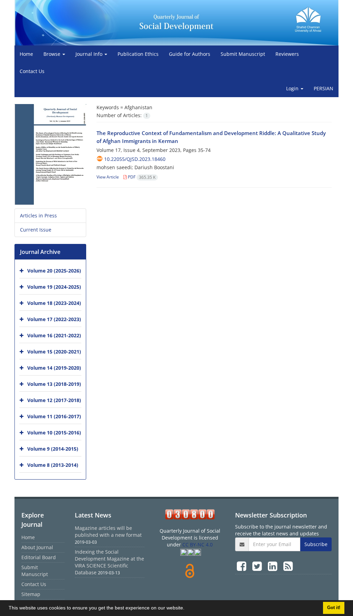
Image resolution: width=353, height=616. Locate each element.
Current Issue (35, 229)
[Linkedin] (274, 566)
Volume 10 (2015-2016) (54, 432)
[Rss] (288, 566)
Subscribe (315, 544)
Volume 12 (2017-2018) (54, 400)
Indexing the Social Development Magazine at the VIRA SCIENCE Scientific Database (109, 562)
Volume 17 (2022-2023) (54, 319)
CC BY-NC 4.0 (197, 544)
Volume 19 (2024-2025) (54, 286)
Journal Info (89, 54)
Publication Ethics (138, 54)
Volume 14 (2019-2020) (54, 367)
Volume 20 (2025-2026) (54, 270)
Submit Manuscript (243, 54)
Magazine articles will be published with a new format (108, 531)
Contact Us (32, 71)
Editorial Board (38, 557)
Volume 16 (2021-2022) (54, 335)
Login (293, 88)
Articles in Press (38, 215)
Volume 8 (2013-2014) (52, 464)
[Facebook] (243, 566)
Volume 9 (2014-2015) (52, 448)
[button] (187, 609)
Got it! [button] (333, 607)
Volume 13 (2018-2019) (54, 383)
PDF (141, 177)
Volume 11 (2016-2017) (54, 416)
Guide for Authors (189, 54)
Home (26, 54)
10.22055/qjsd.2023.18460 (134, 159)
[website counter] (190, 514)
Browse (52, 54)
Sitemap (30, 594)
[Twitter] (258, 566)
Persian (323, 88)
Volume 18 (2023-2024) (54, 302)
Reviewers (287, 54)
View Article (108, 177)
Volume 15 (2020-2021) (54, 351)
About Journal (37, 547)
